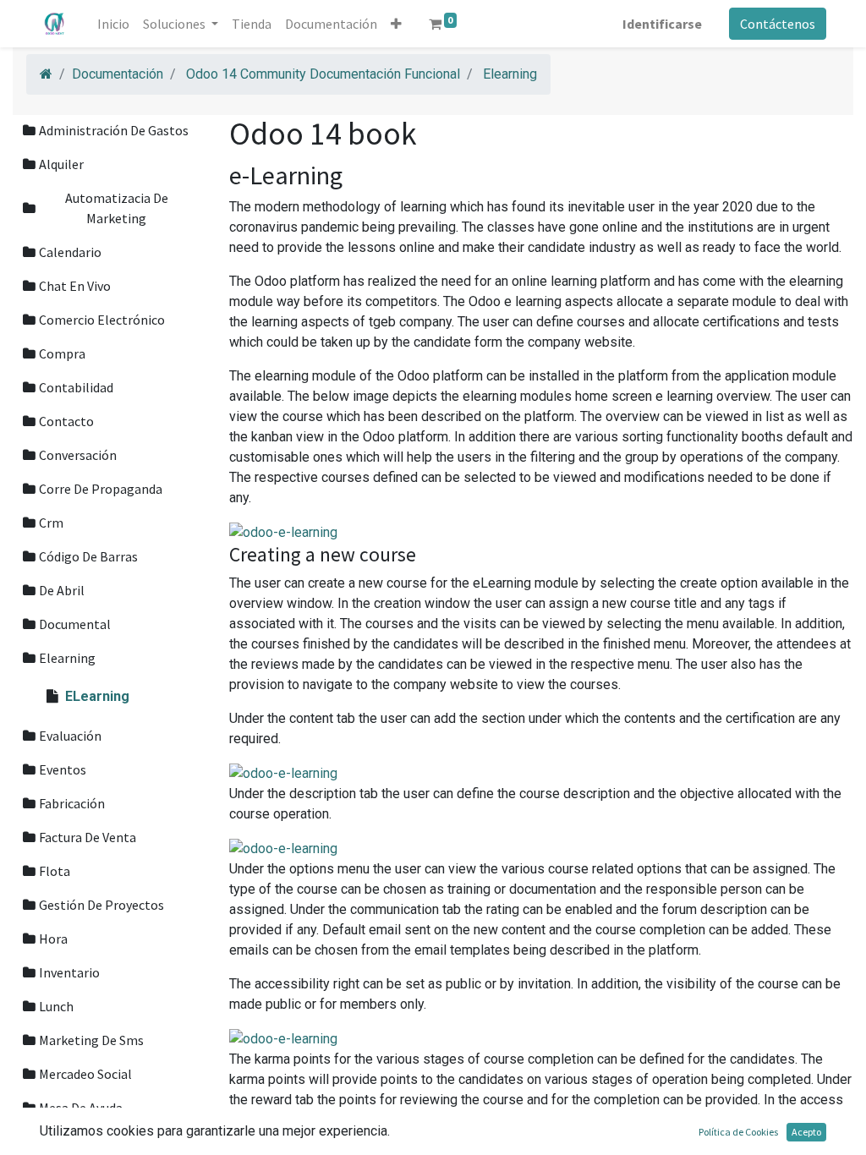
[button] (396, 24)
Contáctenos (777, 23)
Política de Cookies (738, 1131)
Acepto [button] (806, 1131)
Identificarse (662, 23)
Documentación (117, 74)
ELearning (97, 696)
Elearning (510, 74)
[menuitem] (113, 24)
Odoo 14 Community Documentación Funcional (323, 74)
